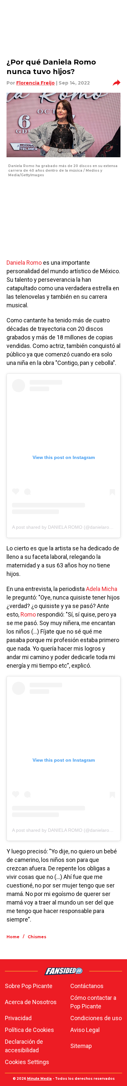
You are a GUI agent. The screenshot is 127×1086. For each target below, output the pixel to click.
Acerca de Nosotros (31, 1002)
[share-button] (116, 82)
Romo (28, 614)
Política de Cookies (29, 1029)
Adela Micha (101, 588)
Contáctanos (87, 985)
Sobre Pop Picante (28, 985)
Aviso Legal (85, 1029)
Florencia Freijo (35, 83)
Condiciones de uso (96, 1018)
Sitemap (81, 1045)
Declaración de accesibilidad (24, 1046)
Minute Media (39, 1078)
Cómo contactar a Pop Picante (93, 1002)
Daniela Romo (24, 262)
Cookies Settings (27, 1061)
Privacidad (18, 1018)
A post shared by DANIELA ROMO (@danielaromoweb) (69, 527)
